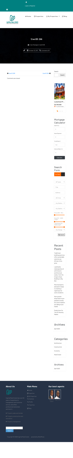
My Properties (53, 16)
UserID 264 (46, 73)
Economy (57, 351)
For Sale (57, 178)
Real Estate (57, 354)
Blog (65, 16)
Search (56, 71)
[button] (57, 110)
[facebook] (7, 10)
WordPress (41, 437)
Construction (58, 347)
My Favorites (31, 405)
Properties (39, 16)
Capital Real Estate (23, 437)
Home (29, 16)
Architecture (58, 343)
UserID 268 (12, 73)
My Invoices (30, 399)
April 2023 (57, 329)
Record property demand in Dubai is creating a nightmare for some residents (59, 288)
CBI (63, 178)
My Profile (30, 402)
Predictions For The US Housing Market (58, 312)
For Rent (57, 174)
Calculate (59, 157)
